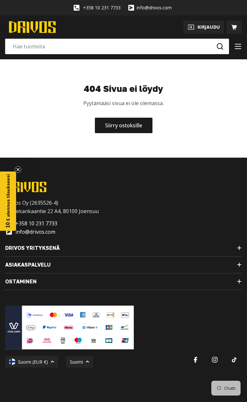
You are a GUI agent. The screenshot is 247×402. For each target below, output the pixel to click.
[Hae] (220, 46)
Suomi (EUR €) (33, 362)
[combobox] (117, 46)
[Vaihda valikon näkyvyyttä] (238, 46)
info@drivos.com (154, 8)
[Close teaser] (18, 169)
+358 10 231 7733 (102, 8)
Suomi (76, 362)
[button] (8, 201)
